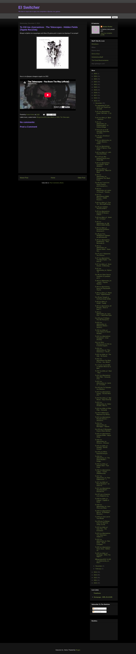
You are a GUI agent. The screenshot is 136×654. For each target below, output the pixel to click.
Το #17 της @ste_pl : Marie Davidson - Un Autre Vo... (102, 483)
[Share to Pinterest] (55, 115)
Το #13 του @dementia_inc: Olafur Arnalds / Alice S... (103, 403)
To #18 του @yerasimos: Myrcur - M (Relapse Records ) (103, 512)
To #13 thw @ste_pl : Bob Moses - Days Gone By (103, 398)
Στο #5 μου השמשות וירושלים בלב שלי (101, 207)
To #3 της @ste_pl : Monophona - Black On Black (103, 170)
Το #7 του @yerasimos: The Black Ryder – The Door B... (103, 259)
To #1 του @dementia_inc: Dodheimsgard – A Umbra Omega (101, 124)
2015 (95, 101)
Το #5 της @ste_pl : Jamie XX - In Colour (103, 218)
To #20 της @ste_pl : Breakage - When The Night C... (103, 554)
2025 (95, 73)
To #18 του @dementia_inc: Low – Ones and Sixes (103, 506)
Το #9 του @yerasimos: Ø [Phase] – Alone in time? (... (103, 307)
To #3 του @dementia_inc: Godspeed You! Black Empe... (102, 177)
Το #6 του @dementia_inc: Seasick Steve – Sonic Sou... (103, 248)
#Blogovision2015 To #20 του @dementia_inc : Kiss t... (103, 560)
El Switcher (29, 7)
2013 (95, 575)
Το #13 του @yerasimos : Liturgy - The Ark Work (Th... (103, 393)
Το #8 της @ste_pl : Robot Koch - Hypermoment (103, 293)
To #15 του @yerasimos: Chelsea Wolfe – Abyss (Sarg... (103, 435)
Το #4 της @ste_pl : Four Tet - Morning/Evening (103, 203)
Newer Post (24, 178)
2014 (95, 572)
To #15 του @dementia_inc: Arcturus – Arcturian (102, 441)
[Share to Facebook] (53, 115)
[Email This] (47, 115)
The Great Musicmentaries (100, 60)
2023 (95, 79)
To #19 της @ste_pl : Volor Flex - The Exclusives (101, 528)
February (98, 568)
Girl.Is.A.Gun (96, 54)
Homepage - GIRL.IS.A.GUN (103, 597)
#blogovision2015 (42, 117)
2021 (95, 84)
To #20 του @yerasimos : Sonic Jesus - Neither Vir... (103, 548)
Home (53, 178)
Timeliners (97, 593)
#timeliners (95, 44)
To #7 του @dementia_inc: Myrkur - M (103, 270)
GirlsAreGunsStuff (97, 57)
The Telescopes (64, 117)
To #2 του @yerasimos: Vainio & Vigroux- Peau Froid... (103, 147)
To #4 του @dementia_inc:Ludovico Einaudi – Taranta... (103, 190)
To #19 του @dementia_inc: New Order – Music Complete (102, 542)
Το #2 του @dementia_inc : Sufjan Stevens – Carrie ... (103, 141)
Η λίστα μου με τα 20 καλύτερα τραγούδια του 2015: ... (102, 131)
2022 (95, 82)
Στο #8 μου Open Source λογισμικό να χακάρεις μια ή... (103, 276)
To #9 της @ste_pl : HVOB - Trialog (101, 302)
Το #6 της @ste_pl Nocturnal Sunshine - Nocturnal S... (102, 229)
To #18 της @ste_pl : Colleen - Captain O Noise (102, 500)
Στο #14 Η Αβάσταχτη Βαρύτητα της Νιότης (102, 413)
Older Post (81, 178)
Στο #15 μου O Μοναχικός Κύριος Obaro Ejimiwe (103, 430)
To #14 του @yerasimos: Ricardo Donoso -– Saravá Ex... (103, 418)
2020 (95, 87)
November (98, 566)
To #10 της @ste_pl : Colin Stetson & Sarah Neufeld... (102, 331)
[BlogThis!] (49, 115)
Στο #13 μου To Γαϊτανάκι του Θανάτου (103, 388)
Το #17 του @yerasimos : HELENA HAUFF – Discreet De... (103, 489)
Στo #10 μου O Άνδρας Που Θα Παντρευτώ (102, 319)
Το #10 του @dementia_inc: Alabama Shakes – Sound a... (101, 325)
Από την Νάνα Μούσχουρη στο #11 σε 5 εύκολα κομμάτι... (103, 343)
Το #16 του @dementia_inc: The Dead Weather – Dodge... (102, 458)
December (98, 103)
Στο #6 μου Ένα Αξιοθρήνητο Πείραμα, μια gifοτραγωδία (102, 235)
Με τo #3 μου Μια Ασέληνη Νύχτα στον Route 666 (102, 158)
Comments (97, 611)
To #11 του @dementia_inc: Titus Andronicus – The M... (103, 350)
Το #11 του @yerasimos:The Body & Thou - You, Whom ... (103, 360)
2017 (95, 95)
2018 (95, 92)
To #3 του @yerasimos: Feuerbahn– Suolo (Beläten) (102, 164)
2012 (95, 577)
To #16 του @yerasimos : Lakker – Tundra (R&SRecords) (103, 471)
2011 (95, 580)
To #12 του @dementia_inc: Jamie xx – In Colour (103, 383)
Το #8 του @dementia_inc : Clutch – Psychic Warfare (103, 282)
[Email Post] (43, 114)
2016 (95, 98)
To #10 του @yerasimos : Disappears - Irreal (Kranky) (103, 337)
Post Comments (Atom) (56, 183)
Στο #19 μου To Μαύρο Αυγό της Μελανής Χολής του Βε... (102, 522)
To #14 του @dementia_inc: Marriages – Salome (102, 424)
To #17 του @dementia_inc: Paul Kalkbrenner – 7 (102, 477)
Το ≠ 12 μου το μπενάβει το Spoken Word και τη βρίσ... (103, 366)
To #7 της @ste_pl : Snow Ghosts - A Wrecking (103, 265)
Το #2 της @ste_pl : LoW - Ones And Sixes (103, 153)
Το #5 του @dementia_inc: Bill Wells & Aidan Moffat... (103, 223)
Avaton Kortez (107, 26)
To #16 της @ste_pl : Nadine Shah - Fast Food (102, 465)
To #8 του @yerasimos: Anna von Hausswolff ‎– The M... (103, 288)
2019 (95, 90)
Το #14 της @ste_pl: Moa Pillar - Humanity (103, 409)
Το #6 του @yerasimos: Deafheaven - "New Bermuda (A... (102, 241)
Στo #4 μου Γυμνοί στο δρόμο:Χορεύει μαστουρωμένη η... (102, 184)
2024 (95, 76)
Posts (96, 608)
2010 (95, 583)
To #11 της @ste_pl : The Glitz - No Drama (103, 355)
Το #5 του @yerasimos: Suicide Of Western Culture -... (102, 212)
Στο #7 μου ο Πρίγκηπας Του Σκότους (102, 254)
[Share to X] (51, 115)
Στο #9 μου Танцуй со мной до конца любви (103, 298)
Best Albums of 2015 (53, 117)
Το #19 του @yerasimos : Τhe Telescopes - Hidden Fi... (103, 534)
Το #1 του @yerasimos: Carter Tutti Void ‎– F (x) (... (103, 113)
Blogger (78, 650)
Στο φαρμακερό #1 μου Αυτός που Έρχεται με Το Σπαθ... (102, 107)
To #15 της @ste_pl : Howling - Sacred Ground (101, 447)
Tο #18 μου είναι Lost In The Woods (102, 517)
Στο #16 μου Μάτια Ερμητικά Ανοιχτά (101, 452)
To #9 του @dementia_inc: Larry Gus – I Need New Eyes (103, 313)
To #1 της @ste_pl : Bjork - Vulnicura (103, 118)
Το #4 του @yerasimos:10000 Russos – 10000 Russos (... (102, 197)
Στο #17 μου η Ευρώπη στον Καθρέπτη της (102, 495)
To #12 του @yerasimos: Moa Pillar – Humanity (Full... (103, 376)
